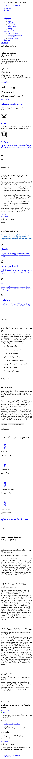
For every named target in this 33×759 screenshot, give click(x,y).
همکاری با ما (8, 8)
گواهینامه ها (11, 29)
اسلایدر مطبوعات (13, 38)
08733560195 (4, 43)
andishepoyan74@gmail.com (12, 5)
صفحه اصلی (7, 18)
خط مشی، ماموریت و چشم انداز (12, 104)
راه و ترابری (6, 300)
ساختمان (4, 249)
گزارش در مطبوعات (10, 36)
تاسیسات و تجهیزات (9, 266)
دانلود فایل (4, 424)
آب (2, 283)
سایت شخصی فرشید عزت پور (15, 424)
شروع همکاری (5, 710)
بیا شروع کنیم (5, 82)
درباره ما (6, 10)
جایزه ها (10, 28)
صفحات (6, 19)
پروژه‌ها (6, 31)
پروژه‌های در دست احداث (15, 35)
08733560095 (4, 216)
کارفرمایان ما (12, 26)
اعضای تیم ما (11, 24)
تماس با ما (7, 40)
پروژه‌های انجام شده (13, 33)
